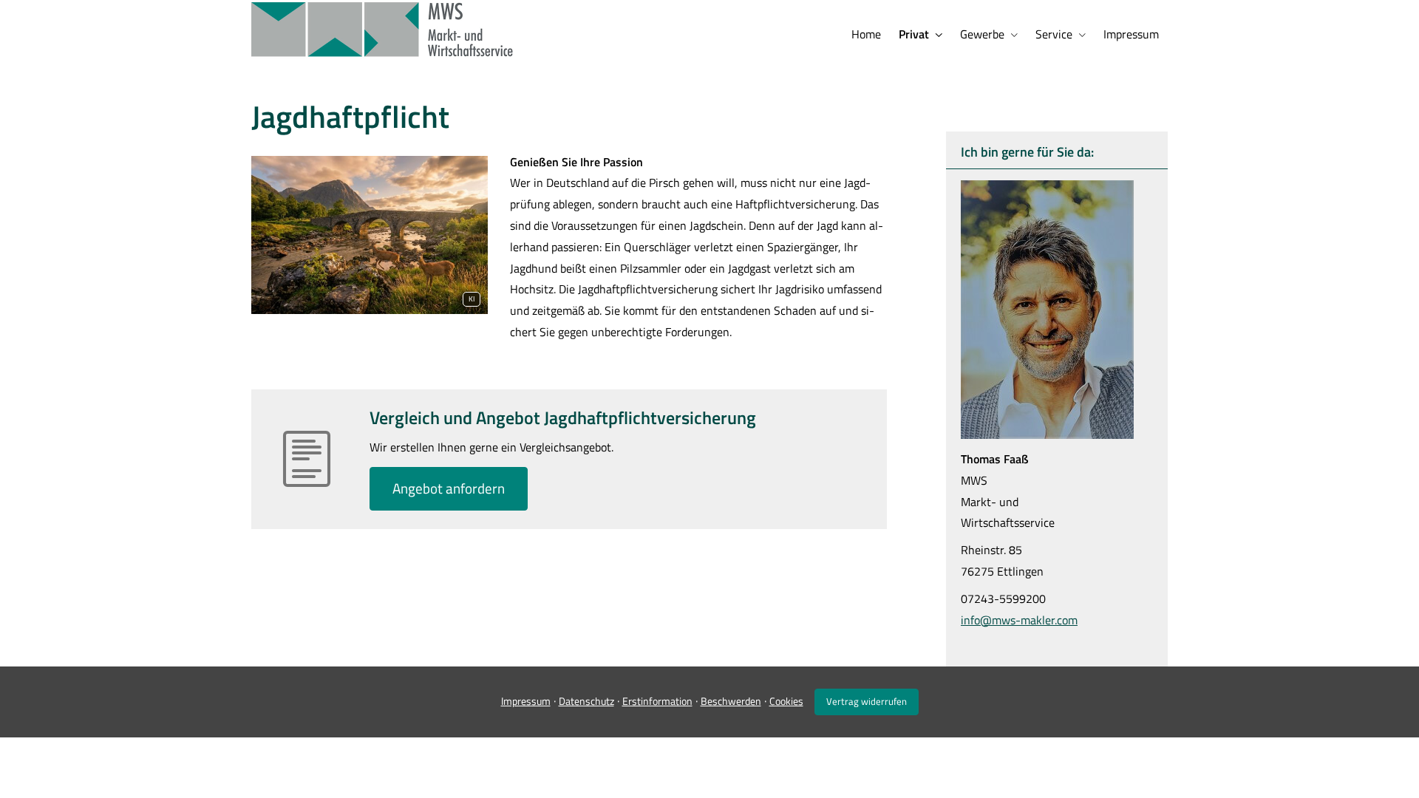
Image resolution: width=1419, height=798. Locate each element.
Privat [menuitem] (914, 34)
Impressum (526, 701)
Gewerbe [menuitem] (982, 34)
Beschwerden (731, 701)
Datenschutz (586, 701)
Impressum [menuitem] (1131, 34)
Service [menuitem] (1053, 34)
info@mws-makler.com (1019, 620)
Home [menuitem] (866, 34)
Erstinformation (657, 701)
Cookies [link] (786, 701)
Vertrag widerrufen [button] (866, 701)
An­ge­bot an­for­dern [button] (448, 488)
